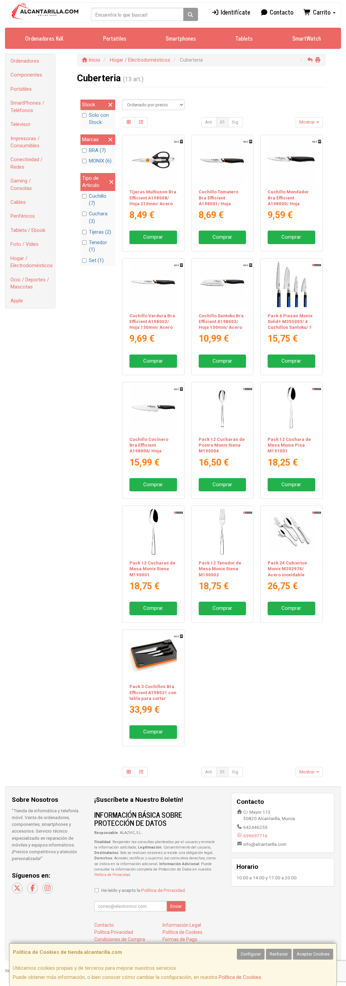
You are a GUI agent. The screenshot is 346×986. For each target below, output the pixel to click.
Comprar (153, 237)
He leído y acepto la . (143, 890)
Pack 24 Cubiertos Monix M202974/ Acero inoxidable (287, 568)
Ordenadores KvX (44, 38)
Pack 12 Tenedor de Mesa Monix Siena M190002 (220, 568)
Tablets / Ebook (27, 230)
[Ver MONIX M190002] (222, 531)
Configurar (251, 954)
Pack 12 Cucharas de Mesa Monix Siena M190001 (152, 568)
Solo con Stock (99, 118)
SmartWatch (306, 38)
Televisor (20, 124)
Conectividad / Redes (26, 163)
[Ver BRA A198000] (291, 160)
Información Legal (182, 925)
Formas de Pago (180, 939)
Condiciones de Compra (119, 939)
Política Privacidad (113, 932)
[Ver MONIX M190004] (222, 407)
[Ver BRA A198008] (153, 160)
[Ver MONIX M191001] (291, 407)
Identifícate (234, 12)
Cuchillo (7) (97, 199)
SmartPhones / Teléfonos (27, 106)
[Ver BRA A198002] (153, 284)
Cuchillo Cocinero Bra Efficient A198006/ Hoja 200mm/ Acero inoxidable (148, 451)
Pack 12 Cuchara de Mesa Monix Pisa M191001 (289, 445)
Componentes (26, 75)
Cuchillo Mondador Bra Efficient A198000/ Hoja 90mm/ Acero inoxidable (288, 203)
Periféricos (22, 216)
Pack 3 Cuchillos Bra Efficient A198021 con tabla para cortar (152, 692)
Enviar (176, 906)
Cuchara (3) (98, 217)
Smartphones (181, 38)
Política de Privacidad (112, 875)
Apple (16, 301)
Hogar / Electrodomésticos (31, 262)
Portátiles (21, 89)
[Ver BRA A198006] (153, 407)
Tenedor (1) (98, 246)
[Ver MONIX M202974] (291, 531)
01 (222, 122)
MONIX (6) (100, 161)
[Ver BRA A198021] (153, 655)
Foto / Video (24, 244)
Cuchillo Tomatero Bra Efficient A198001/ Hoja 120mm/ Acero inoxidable (218, 203)
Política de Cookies (240, 977)
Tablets (244, 38)
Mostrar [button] (307, 122)
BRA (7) (97, 150)
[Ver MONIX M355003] (291, 284)
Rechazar (279, 954)
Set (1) (96, 260)
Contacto (280, 12)
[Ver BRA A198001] (222, 160)
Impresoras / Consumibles (25, 142)
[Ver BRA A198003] (222, 284)
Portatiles (114, 38)
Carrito (321, 12)
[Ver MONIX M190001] (153, 531)
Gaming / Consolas (21, 184)
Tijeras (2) (100, 232)
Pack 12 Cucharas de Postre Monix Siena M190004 (222, 445)
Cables (18, 202)
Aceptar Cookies (313, 954)
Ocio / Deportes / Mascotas (29, 283)
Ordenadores (24, 61)
